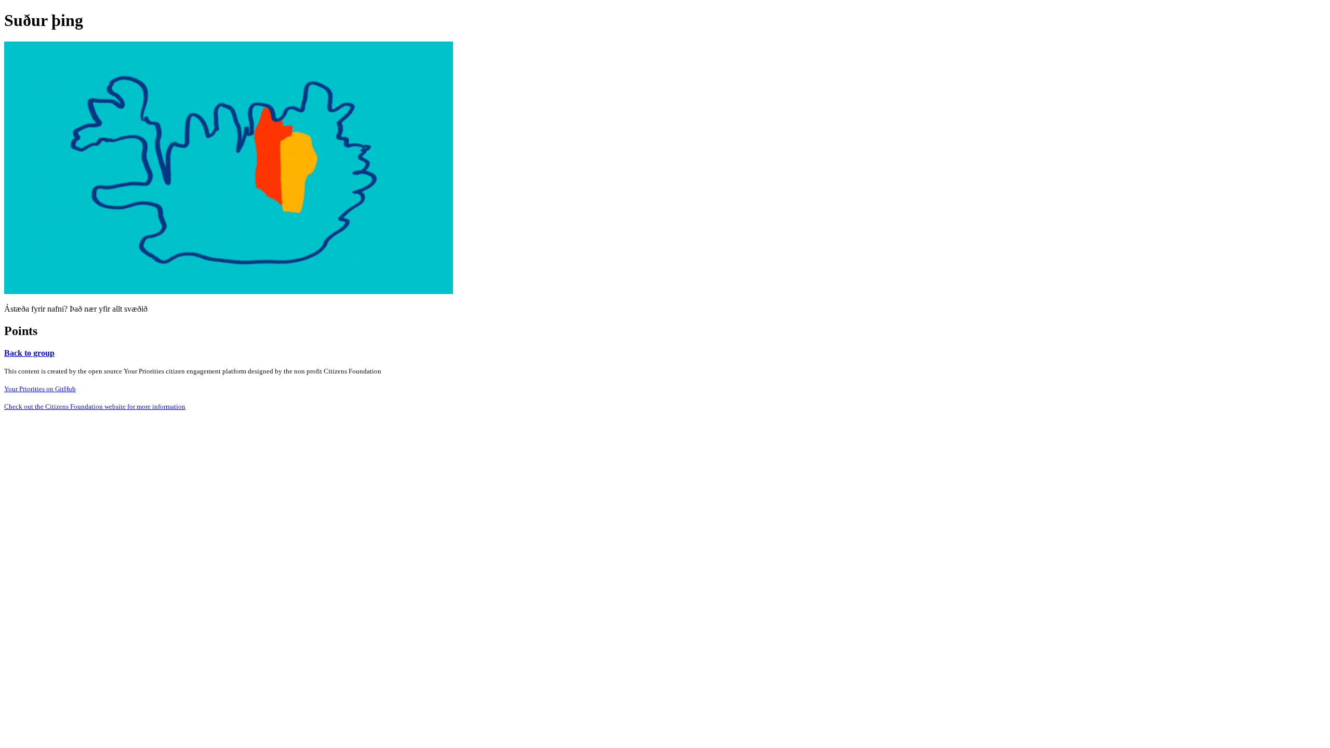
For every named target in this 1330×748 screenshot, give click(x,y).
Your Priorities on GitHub (40, 389)
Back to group (29, 353)
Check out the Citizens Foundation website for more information (94, 406)
